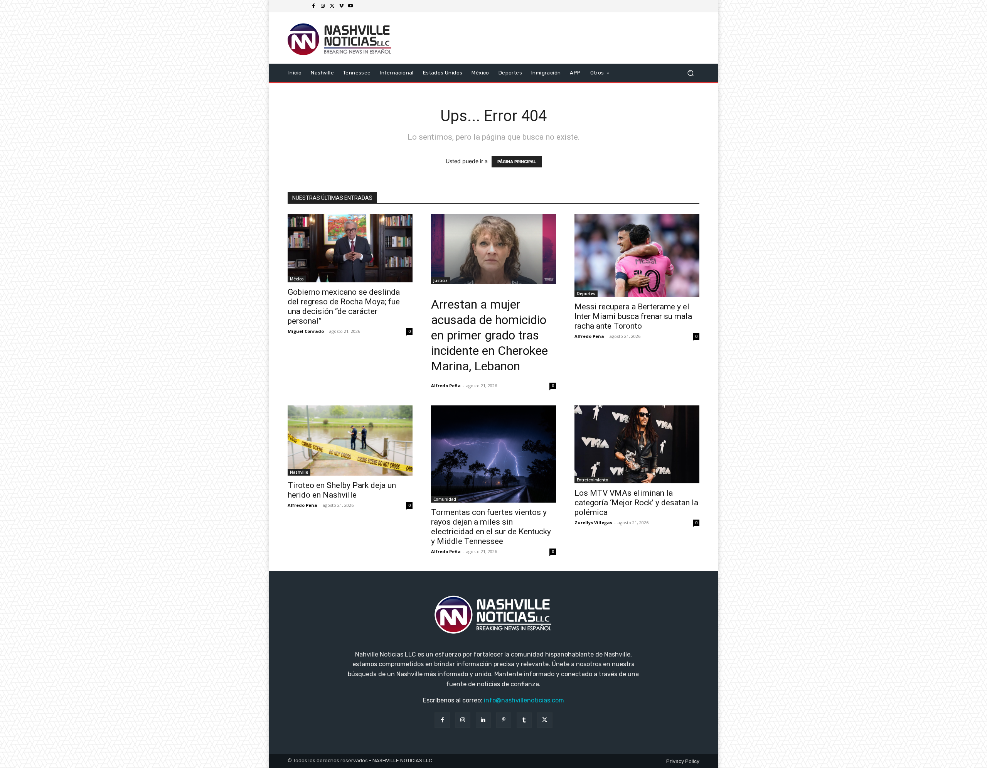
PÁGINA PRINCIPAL (516, 161)
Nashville (299, 472)
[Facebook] (313, 6)
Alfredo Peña (446, 385)
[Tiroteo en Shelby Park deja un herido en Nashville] (350, 440)
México (297, 279)
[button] (690, 73)
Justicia (440, 280)
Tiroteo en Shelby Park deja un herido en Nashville (342, 490)
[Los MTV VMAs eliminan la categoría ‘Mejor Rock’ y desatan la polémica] (636, 444)
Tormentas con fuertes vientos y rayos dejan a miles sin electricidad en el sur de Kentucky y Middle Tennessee (491, 527)
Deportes (586, 293)
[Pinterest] (503, 719)
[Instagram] (322, 6)
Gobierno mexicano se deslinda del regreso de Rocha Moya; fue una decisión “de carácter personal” (344, 306)
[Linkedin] (483, 719)
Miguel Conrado (306, 331)
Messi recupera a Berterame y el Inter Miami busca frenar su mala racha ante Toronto (633, 316)
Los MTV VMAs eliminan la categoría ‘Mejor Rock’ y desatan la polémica (636, 502)
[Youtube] (350, 6)
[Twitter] (332, 6)
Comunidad (444, 499)
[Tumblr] (524, 719)
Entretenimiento (592, 480)
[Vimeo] (341, 6)
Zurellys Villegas (593, 522)
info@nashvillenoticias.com (524, 700)
